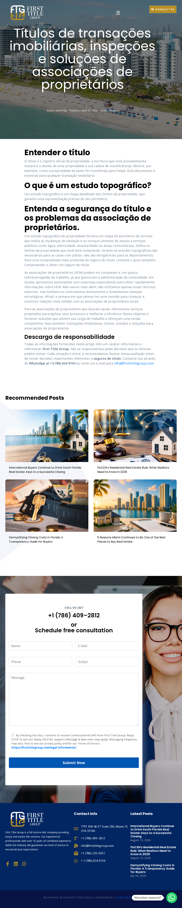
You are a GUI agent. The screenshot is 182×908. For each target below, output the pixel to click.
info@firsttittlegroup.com (134, 363)
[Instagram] (24, 864)
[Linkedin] (16, 864)
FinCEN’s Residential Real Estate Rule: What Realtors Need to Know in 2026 (153, 850)
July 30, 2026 (138, 875)
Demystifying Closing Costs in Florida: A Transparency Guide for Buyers (36, 539)
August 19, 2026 (140, 840)
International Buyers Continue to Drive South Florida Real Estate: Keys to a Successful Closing (45, 470)
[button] (171, 897)
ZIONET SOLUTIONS (126, 897)
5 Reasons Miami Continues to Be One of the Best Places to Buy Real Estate (131, 539)
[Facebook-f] (7, 864)
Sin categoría (110, 110)
